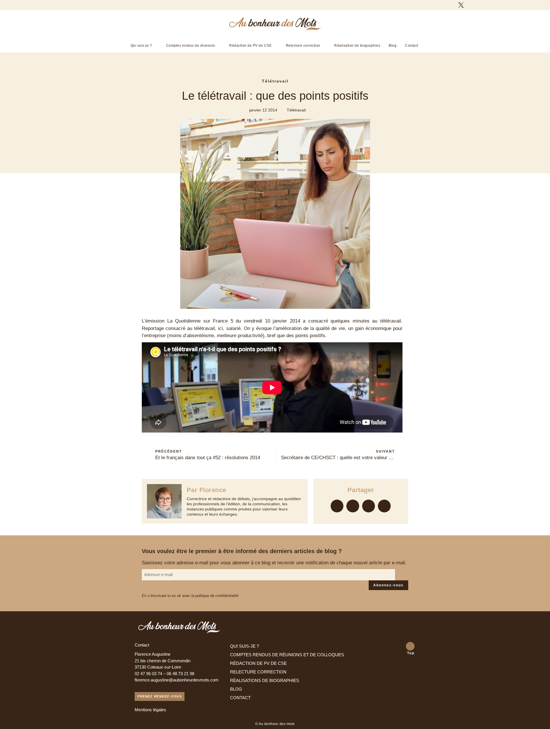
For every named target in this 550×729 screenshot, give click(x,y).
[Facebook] (451, 5)
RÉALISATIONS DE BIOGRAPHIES (264, 680)
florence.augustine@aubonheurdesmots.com (177, 679)
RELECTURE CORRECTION (258, 671)
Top (411, 653)
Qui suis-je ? (141, 46)
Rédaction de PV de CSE (250, 46)
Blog (392, 46)
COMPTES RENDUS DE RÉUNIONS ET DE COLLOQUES (287, 654)
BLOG (236, 689)
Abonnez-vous (388, 585)
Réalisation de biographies (357, 46)
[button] (337, 506)
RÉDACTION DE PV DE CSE (258, 663)
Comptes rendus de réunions (190, 46)
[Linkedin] (471, 5)
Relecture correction (303, 46)
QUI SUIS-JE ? (244, 646)
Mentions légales (150, 709)
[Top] (410, 646)
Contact (411, 46)
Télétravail (275, 81)
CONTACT (240, 697)
